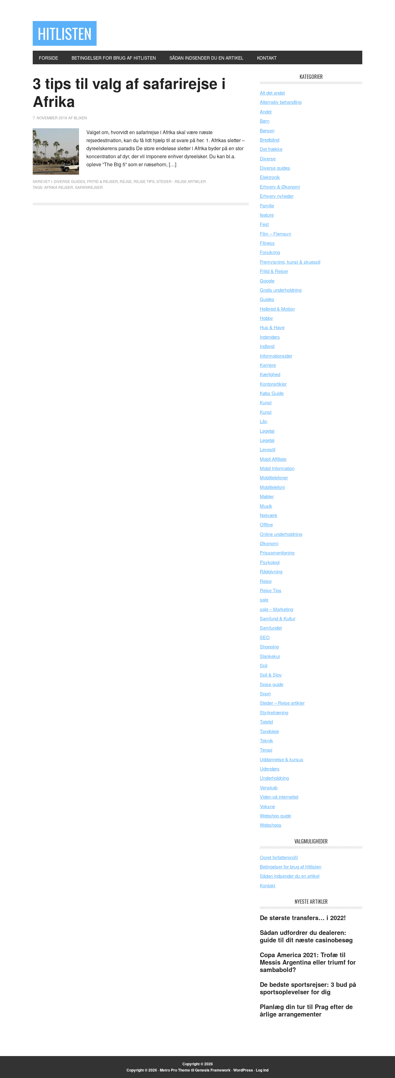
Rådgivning (271, 571)
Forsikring (270, 252)
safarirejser (89, 187)
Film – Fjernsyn (275, 233)
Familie (267, 205)
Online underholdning (281, 534)
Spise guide (271, 684)
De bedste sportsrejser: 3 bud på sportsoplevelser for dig (308, 988)
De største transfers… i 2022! (303, 917)
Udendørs (270, 768)
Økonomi (269, 543)
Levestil (267, 449)
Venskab (268, 787)
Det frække (271, 149)
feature (267, 214)
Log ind (262, 1070)
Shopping (269, 646)
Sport (265, 693)
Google (267, 280)
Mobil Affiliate (273, 459)
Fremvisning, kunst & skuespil (290, 261)
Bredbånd (269, 139)
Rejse (126, 181)
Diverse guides (69, 181)
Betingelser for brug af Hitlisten (290, 866)
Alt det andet (272, 92)
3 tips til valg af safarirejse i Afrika (129, 92)
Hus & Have (272, 327)
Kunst (266, 402)
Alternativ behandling (280, 102)
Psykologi (270, 562)
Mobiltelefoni (272, 487)
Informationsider (276, 355)
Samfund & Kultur (277, 618)
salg (264, 599)
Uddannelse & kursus (281, 759)
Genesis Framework (213, 1070)
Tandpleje (269, 731)
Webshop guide (275, 815)
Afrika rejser (58, 187)
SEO (265, 637)
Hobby (266, 318)
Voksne (267, 806)
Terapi (266, 749)
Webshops (270, 824)
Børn (264, 120)
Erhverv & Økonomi (280, 186)
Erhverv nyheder (276, 196)
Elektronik (270, 177)
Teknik (266, 740)
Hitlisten (65, 33)
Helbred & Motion (277, 308)
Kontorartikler (273, 383)
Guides (267, 299)
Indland (267, 346)
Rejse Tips (144, 181)
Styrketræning (274, 712)
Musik (266, 506)
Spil (263, 665)
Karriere (268, 365)
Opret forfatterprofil (279, 857)
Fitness (267, 243)
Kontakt (267, 885)
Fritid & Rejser (102, 181)
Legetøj (267, 430)
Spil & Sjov (271, 674)
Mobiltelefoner (274, 477)
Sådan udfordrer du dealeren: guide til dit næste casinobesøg (306, 936)
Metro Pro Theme (175, 1070)
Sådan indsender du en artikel (289, 875)
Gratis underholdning (280, 289)
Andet (266, 111)
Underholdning (274, 778)
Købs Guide (272, 393)
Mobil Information (277, 468)
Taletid (266, 721)
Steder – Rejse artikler (282, 702)
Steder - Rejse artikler (181, 181)
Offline (266, 524)
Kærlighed (270, 374)
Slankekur (270, 656)
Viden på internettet (279, 796)
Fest (264, 224)
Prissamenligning (277, 552)
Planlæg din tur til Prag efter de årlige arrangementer (306, 1010)
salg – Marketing (276, 609)
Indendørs (270, 336)
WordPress (243, 1070)
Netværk (268, 515)
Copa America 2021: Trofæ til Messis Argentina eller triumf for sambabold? (308, 962)
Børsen (267, 130)
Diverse (268, 158)
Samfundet (271, 627)
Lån (263, 421)
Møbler (267, 496)
